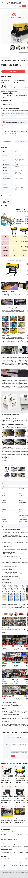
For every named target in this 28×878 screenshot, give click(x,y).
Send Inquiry (13, 71)
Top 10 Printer (5, 865)
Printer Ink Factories (19, 858)
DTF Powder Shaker (18, 834)
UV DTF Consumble (5, 837)
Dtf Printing (4, 862)
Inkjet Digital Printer (6, 852)
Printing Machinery (17, 9)
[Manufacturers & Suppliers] (14, 2)
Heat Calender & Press (6, 839)
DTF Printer (3, 834)
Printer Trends (14, 865)
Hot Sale (15, 839)
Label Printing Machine (18, 852)
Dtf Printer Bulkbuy (24, 865)
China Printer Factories (7, 858)
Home (2, 9)
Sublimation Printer (18, 837)
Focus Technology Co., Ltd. (17, 872)
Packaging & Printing (9, 9)
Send (13, 755)
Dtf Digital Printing (22, 862)
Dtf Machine (12, 862)
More (2, 867)
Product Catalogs (20, 831)
